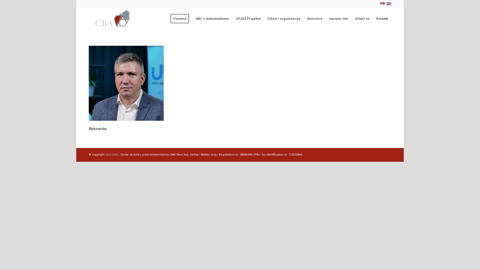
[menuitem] (181, 19)
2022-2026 (111, 154)
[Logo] (113, 19)
